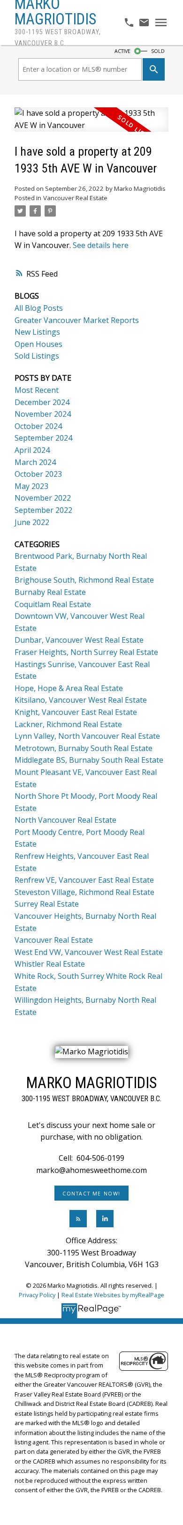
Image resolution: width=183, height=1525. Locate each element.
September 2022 (43, 510)
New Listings (37, 332)
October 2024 (38, 426)
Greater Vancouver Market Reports (77, 320)
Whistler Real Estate (50, 964)
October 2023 (38, 474)
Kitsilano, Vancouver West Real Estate (81, 700)
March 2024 (35, 462)
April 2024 (32, 450)
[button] (91, 1193)
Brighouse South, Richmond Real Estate (84, 580)
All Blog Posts (39, 308)
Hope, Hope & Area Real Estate (69, 688)
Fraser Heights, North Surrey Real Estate (86, 652)
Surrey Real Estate (47, 904)
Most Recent (37, 390)
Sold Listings (37, 356)
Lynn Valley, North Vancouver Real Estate (87, 736)
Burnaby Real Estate (50, 592)
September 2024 (43, 438)
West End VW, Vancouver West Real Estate (89, 952)
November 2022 (43, 498)
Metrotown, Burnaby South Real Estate (83, 748)
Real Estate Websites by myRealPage (112, 1295)
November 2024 (43, 414)
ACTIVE (122, 51)
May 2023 (31, 486)
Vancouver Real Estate (75, 198)
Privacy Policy (37, 1295)
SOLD (158, 51)
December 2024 (42, 402)
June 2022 (32, 522)
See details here (101, 245)
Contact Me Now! (91, 1193)
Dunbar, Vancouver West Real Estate (79, 640)
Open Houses (38, 344)
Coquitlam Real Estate (53, 604)
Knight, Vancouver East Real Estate (76, 712)
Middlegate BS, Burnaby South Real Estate (89, 760)
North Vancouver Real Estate (65, 820)
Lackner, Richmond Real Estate (68, 724)
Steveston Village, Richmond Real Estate (84, 892)
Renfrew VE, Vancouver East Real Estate (84, 880)
